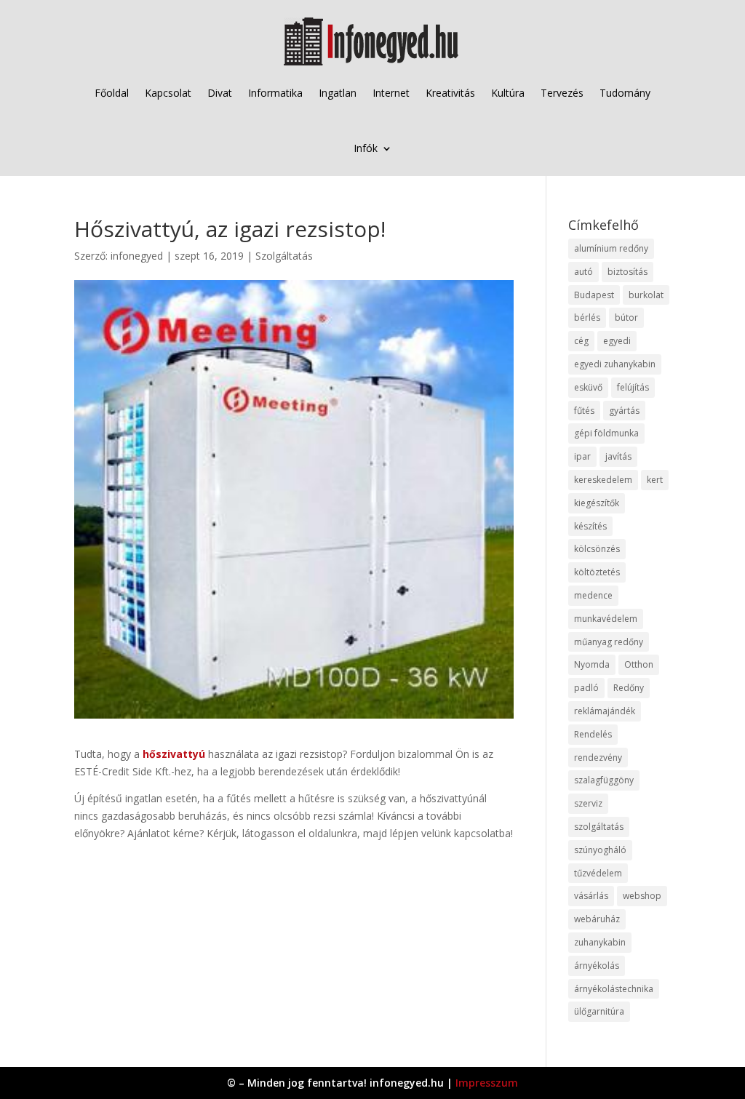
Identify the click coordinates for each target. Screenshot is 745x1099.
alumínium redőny (611, 248)
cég (581, 341)
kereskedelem (603, 479)
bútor (626, 317)
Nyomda (592, 664)
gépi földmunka (606, 433)
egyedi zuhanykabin (615, 364)
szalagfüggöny (604, 780)
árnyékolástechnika (613, 989)
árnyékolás (596, 965)
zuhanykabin (600, 942)
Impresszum (486, 1083)
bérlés (587, 317)
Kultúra (508, 93)
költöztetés (597, 572)
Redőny (628, 688)
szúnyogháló (600, 850)
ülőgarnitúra (599, 1011)
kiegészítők (596, 503)
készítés (590, 526)
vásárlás (591, 896)
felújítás (633, 387)
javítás (618, 456)
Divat (219, 93)
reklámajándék (604, 711)
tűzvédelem (598, 873)
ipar (582, 456)
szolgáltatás (599, 826)
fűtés (584, 410)
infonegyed (137, 256)
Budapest (594, 295)
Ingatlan (337, 93)
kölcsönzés (597, 549)
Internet (391, 93)
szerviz (588, 803)
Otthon (638, 664)
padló (586, 688)
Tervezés (562, 93)
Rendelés (593, 734)
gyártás (624, 410)
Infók (366, 148)
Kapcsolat (168, 93)
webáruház (597, 919)
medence (593, 595)
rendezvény (598, 757)
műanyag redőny (608, 642)
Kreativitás (450, 93)
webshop (642, 896)
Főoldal (112, 93)
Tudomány (624, 93)
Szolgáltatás (284, 256)
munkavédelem (605, 618)
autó (583, 271)
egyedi (617, 341)
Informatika (275, 93)
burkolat (646, 295)
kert (655, 479)
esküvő (588, 387)
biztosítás (627, 271)
